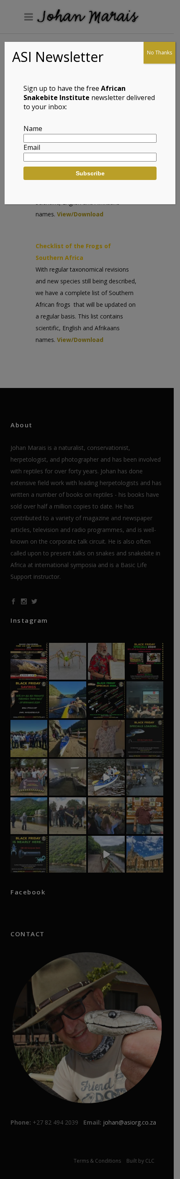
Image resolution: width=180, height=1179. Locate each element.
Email (31, 147)
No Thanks (159, 52)
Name (32, 128)
